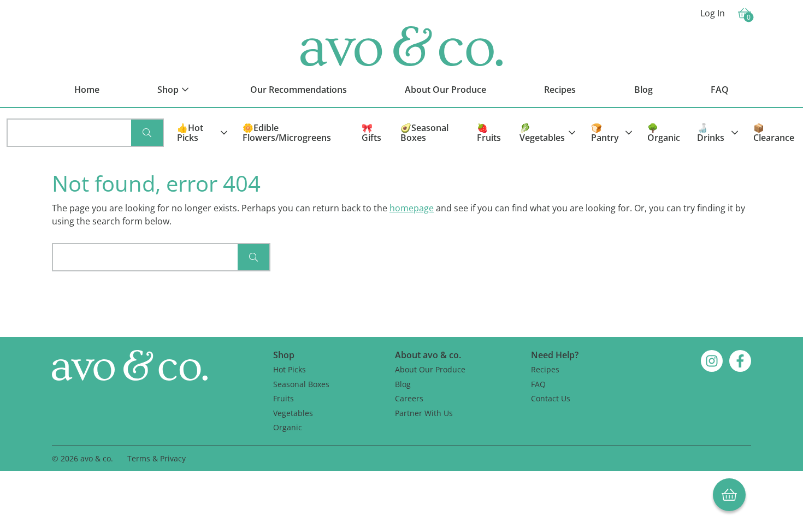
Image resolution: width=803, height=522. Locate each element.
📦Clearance (773, 133)
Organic (287, 427)
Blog (403, 384)
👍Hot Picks (190, 133)
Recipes (545, 369)
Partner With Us (424, 413)
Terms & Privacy (156, 458)
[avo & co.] (401, 46)
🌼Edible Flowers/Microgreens (287, 133)
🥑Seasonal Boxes (424, 133)
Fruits (283, 398)
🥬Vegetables (542, 133)
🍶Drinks (710, 133)
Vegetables (293, 413)
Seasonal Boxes (301, 384)
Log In (712, 13)
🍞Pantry (605, 133)
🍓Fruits (489, 133)
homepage (411, 208)
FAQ (538, 384)
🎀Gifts (371, 133)
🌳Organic (663, 133)
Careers (409, 398)
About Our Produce (430, 369)
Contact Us (550, 398)
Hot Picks (289, 369)
